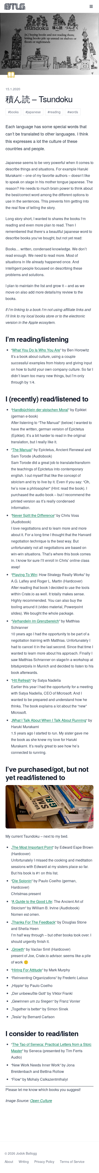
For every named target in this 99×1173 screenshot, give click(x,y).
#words (72, 112)
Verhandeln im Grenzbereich (35, 621)
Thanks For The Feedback (33, 922)
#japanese (33, 112)
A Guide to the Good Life (32, 901)
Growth (18, 949)
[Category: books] (11, 74)
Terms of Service (72, 1161)
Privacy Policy (44, 1161)
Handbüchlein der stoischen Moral (40, 409)
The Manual (22, 449)
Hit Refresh (21, 680)
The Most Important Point (32, 847)
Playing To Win (24, 574)
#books (13, 112)
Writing (24, 1161)
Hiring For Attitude (27, 969)
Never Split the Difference (33, 515)
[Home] (15, 6)
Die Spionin (22, 880)
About (9, 1161)
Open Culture (41, 1100)
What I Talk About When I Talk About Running (49, 720)
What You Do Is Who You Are (36, 350)
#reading (54, 112)
